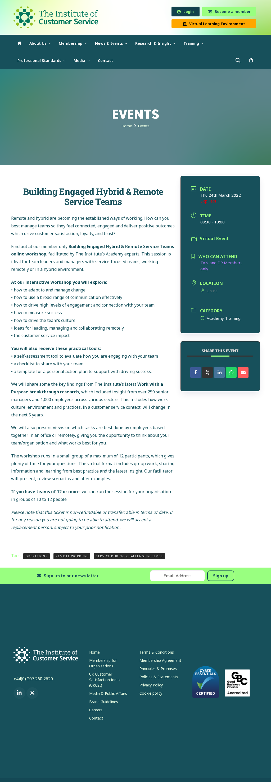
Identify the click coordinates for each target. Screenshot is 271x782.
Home (94, 652)
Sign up (220, 576)
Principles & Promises (158, 669)
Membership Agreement (160, 660)
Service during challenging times (129, 557)
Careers (95, 710)
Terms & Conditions (156, 652)
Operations (36, 557)
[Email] (243, 373)
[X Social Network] (207, 373)
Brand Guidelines (103, 702)
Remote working (72, 557)
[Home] (19, 44)
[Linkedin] (219, 373)
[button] (251, 61)
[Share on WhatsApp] (231, 373)
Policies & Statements (158, 677)
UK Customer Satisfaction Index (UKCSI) (104, 680)
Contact (96, 718)
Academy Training (224, 318)
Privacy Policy (151, 685)
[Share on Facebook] (195, 373)
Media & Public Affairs (108, 693)
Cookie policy (150, 693)
